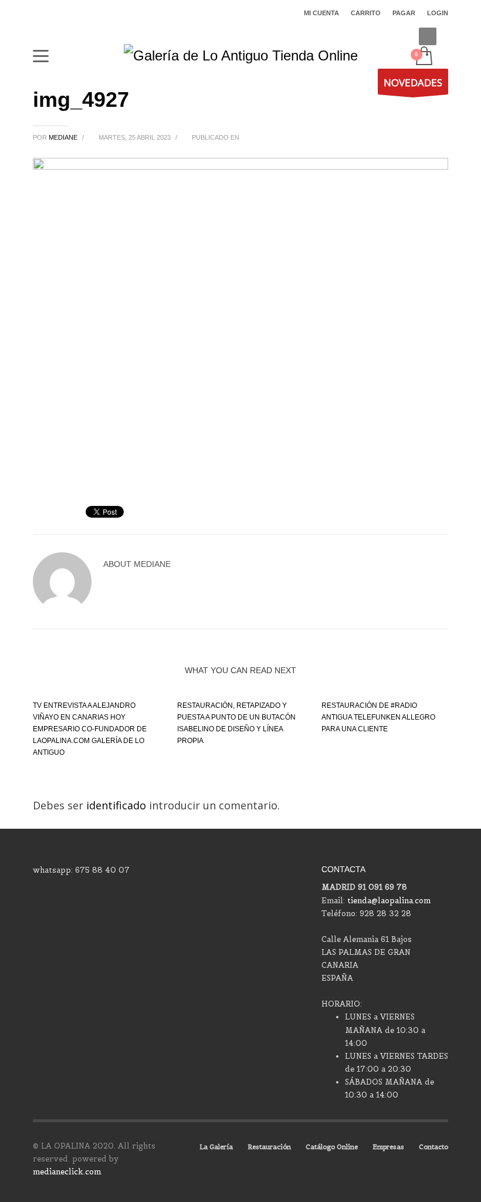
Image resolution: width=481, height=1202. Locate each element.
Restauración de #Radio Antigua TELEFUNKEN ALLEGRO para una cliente (378, 717)
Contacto (433, 1147)
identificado (117, 805)
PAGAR (403, 12)
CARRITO (366, 12)
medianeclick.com (67, 1172)
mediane (64, 137)
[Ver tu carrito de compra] (423, 57)
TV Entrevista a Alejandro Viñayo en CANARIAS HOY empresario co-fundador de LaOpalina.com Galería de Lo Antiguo (90, 729)
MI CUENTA (321, 12)
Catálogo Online (332, 1147)
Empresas (388, 1147)
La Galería (216, 1147)
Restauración (269, 1147)
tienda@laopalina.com (389, 901)
